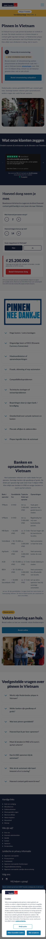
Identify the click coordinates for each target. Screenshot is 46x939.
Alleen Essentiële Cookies (16, 933)
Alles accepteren (34, 933)
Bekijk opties (23, 926)
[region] (23, 913)
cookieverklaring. (20, 921)
